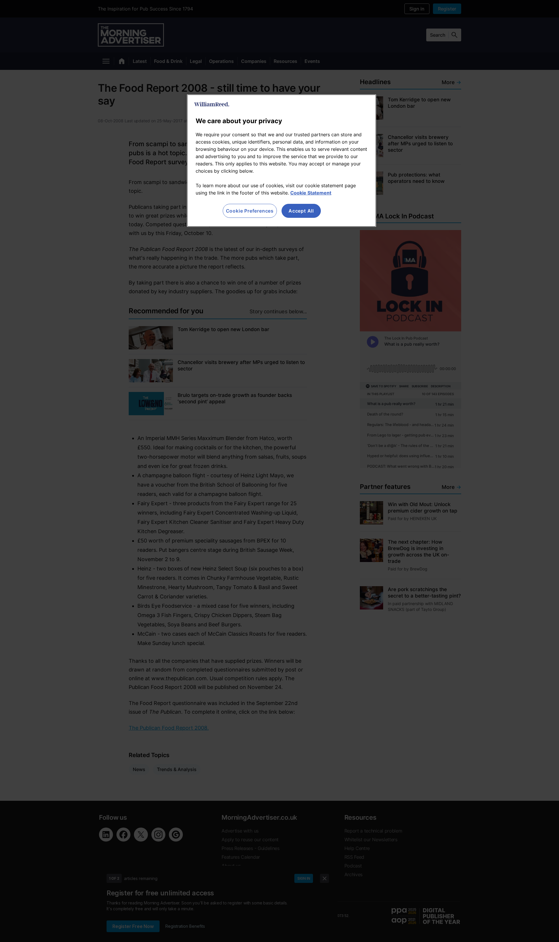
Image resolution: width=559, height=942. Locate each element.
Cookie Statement (310, 193)
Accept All (301, 211)
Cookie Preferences (250, 211)
